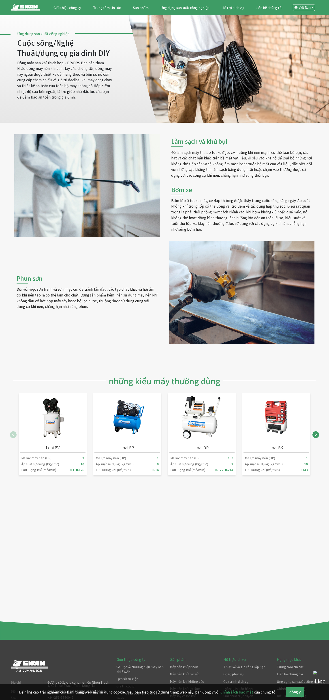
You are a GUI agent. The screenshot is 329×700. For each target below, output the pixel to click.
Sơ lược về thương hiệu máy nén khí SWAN (140, 669)
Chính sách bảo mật (236, 692)
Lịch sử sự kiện (127, 678)
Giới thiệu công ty (67, 7)
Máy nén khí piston (184, 667)
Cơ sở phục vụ (233, 674)
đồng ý (295, 691)
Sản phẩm (141, 7)
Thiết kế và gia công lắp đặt (244, 667)
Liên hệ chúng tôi (269, 7)
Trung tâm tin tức (107, 7)
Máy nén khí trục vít (184, 674)
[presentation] (13, 434)
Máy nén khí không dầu (187, 681)
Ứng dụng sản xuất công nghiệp (184, 7)
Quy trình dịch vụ (235, 681)
